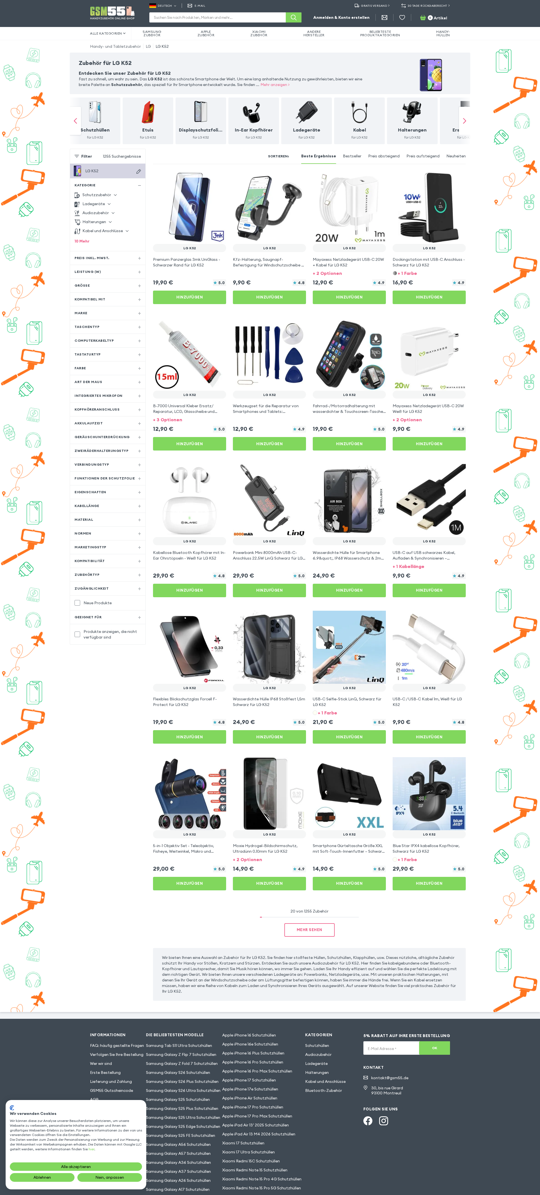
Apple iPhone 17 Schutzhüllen (249, 1080)
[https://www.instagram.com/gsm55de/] (383, 1120)
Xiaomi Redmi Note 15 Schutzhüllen (254, 1170)
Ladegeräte (316, 1063)
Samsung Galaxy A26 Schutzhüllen (178, 1180)
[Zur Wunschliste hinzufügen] (218, 178)
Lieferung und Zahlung (111, 1081)
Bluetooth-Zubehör (323, 1090)
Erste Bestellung (105, 1072)
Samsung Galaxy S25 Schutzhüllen (178, 1099)
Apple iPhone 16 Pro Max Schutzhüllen (257, 1071)
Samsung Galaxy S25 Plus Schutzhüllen (182, 1108)
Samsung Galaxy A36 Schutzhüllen (178, 1162)
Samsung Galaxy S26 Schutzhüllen (178, 1072)
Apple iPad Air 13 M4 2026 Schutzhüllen (258, 1134)
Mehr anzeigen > (275, 84)
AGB (94, 1099)
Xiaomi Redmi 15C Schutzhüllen (251, 1161)
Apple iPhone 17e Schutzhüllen (250, 1089)
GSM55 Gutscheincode (111, 1090)
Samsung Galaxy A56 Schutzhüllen (178, 1144)
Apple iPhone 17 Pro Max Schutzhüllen (257, 1116)
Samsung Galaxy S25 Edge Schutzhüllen (183, 1126)
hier (91, 1149)
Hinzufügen (189, 297)
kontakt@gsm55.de (389, 1077)
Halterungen (317, 1072)
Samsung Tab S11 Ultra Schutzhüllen (179, 1045)
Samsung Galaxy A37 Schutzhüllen (178, 1171)
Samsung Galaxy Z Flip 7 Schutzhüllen (181, 1054)
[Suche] (294, 17)
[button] (349, 273)
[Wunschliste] (402, 17)
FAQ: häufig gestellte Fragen (117, 1045)
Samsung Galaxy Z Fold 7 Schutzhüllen (182, 1063)
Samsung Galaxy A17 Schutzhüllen (178, 1189)
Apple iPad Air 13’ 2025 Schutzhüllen (255, 1125)
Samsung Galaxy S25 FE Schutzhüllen (180, 1135)
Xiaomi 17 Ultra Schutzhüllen (248, 1152)
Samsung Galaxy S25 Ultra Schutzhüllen (183, 1117)
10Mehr (82, 241)
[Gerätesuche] (138, 171)
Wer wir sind (101, 1063)
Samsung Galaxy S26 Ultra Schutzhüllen (183, 1090)
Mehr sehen (309, 929)
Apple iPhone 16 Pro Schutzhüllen (252, 1062)
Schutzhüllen (317, 1045)
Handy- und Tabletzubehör (115, 46)
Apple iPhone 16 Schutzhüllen (249, 1035)
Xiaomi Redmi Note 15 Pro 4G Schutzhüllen (262, 1179)
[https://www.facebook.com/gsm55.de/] (367, 1120)
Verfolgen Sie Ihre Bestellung (116, 1054)
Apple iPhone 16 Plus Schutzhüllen (253, 1053)
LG (148, 46)
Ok (434, 1048)
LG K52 (162, 46)
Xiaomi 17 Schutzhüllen (243, 1143)
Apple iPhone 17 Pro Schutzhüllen (252, 1107)
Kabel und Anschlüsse (325, 1081)
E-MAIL (200, 6)
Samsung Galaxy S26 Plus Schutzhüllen (182, 1081)
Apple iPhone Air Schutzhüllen (249, 1098)
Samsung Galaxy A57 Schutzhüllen (178, 1153)
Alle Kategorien (106, 33)
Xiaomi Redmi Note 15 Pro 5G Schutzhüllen (261, 1188)
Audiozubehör (318, 1054)
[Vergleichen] (207, 178)
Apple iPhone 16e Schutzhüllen (250, 1044)
